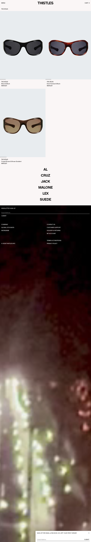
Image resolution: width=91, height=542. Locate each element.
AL (45, 169)
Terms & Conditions (54, 241)
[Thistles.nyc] (45, 3)
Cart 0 (87, 3)
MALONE (45, 187)
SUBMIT (3, 216)
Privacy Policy (52, 244)
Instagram (5, 231)
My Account (51, 234)
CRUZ (45, 175)
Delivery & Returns (53, 231)
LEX (46, 193)
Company (4, 225)
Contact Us (51, 225)
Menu (3, 3)
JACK (45, 181)
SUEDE (45, 199)
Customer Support (54, 228)
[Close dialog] (89, 533)
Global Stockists (7, 228)
